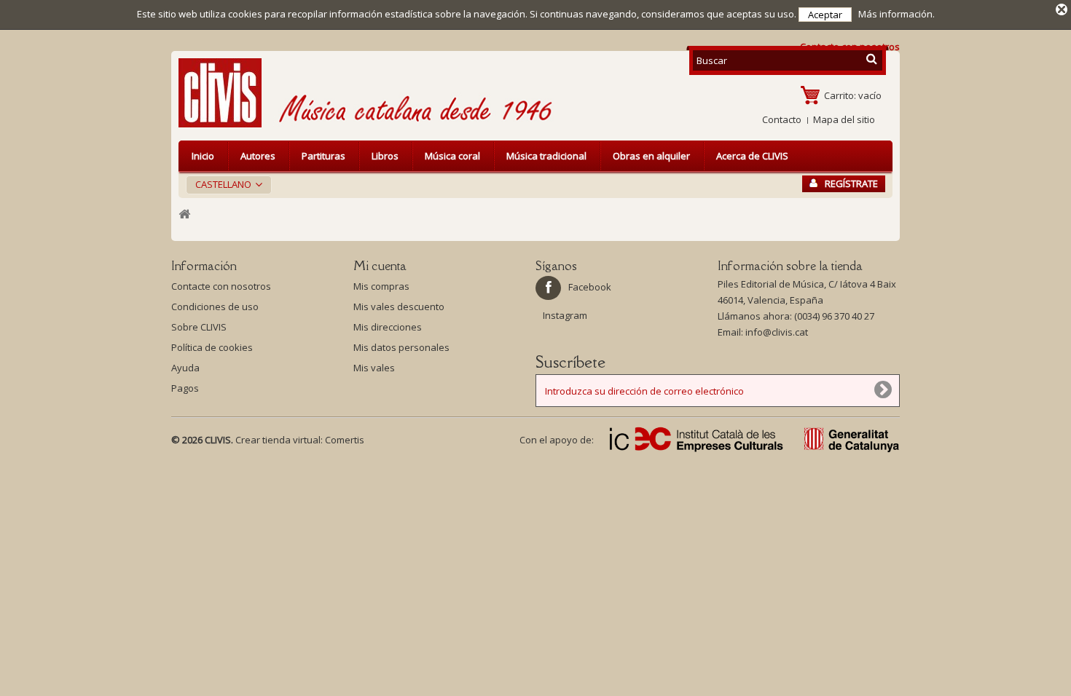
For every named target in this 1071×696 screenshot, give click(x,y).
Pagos (185, 388)
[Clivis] (225, 92)
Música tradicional (546, 155)
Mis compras (381, 286)
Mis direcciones (387, 326)
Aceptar (825, 14)
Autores (257, 155)
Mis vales (374, 367)
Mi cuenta (380, 266)
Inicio (203, 155)
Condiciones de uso (215, 306)
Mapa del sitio (844, 119)
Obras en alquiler (651, 155)
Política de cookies (212, 347)
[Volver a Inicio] (184, 214)
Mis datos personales (401, 347)
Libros (385, 155)
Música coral (452, 155)
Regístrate (851, 183)
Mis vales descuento (398, 306)
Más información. (896, 13)
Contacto (781, 119)
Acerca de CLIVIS (752, 155)
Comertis (344, 439)
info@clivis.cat (776, 332)
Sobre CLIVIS (199, 326)
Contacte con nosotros (221, 286)
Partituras (323, 155)
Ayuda (185, 367)
